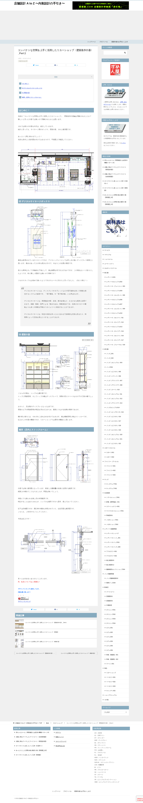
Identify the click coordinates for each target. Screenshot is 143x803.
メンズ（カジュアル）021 (114, 439)
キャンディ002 (110, 690)
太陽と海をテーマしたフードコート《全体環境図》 (31, 737)
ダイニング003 (110, 619)
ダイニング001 (110, 610)
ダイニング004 (110, 623)
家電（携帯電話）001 (113, 502)
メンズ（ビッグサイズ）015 (115, 412)
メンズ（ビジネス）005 (113, 371)
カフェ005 (109, 645)
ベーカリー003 (110, 686)
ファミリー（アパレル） (111, 461)
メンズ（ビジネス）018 (113, 425)
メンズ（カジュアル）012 (114, 398)
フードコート (110, 592)
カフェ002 (109, 632)
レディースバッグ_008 (113, 547)
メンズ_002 (110, 358)
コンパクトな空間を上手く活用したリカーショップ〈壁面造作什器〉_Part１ (46, 622)
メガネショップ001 (112, 520)
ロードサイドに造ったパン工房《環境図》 (29, 755)
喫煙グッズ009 (110, 583)
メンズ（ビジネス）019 (113, 430)
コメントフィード (61, 741)
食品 (105, 668)
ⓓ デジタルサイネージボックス (32, 88)
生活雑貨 (107, 493)
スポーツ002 (110, 457)
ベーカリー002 (110, 681)
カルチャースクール (110, 268)
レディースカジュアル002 (114, 281)
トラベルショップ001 (113, 497)
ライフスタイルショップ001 (115, 511)
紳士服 (106, 349)
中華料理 (109, 605)
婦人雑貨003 (110, 560)
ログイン (58, 732)
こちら (124, 143)
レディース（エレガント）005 (115, 295)
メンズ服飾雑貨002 (112, 578)
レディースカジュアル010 (114, 313)
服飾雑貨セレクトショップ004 (115, 569)
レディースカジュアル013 (114, 326)
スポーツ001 (110, 452)
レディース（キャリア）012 (115, 322)
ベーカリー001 (110, 677)
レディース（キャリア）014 (115, 331)
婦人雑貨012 (110, 565)
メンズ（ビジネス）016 (113, 416)
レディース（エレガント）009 (115, 308)
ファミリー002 (110, 470)
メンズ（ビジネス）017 (113, 421)
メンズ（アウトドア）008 (114, 385)
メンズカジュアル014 (113, 407)
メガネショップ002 (112, 524)
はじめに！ (25, 83)
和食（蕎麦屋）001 (112, 655)
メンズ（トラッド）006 (113, 376)
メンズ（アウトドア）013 (114, 403)
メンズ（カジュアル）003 (114, 362)
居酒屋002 (109, 601)
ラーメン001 (110, 663)
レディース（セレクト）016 (115, 335)
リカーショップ (23, 61)
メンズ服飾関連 (109, 574)
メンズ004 (109, 367)
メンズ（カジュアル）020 (114, 434)
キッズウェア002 (111, 488)
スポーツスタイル (109, 448)
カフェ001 (109, 627)
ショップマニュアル (110, 695)
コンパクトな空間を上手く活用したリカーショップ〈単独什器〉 (42, 641)
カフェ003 (109, 637)
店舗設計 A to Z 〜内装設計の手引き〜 (39, 3)
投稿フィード (60, 737)
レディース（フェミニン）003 (115, 286)
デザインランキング (24, 601)
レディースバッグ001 (113, 542)
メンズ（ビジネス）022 (113, 443)
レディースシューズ (112, 533)
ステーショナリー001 (113, 506)
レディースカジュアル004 (114, 290)
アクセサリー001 (111, 551)
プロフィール (104, 42)
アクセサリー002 (111, 556)
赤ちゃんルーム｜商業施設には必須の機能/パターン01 (32, 732)
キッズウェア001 (111, 484)
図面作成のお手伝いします (120, 42)
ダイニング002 (110, 614)
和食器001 (109, 515)
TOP (28, 723)
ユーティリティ (109, 263)
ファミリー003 (110, 475)
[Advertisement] (71, 25)
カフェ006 (109, 650)
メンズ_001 (110, 353)
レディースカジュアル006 (114, 299)
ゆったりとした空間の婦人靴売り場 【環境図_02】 (31, 750)
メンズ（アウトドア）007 (114, 380)
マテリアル (107, 254)
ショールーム (108, 259)
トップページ (91, 42)
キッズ (106, 479)
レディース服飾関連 (110, 529)
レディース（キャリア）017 (115, 340)
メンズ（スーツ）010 (113, 389)
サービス (107, 250)
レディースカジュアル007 (114, 304)
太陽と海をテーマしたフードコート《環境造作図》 (31, 741)
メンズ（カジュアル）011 (114, 394)
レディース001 (110, 277)
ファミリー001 (110, 466)
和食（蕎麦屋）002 (112, 659)
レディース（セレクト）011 (114, 317)
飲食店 (106, 587)
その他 (106, 699)
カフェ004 (109, 641)
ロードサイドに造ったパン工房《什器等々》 (29, 746)
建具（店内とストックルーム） (32, 97)
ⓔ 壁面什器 (26, 92)
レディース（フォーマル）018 (115, 344)
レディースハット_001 (113, 538)
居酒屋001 (109, 596)
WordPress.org (60, 746)
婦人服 (106, 272)
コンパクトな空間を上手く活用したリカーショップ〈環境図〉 (42, 632)
